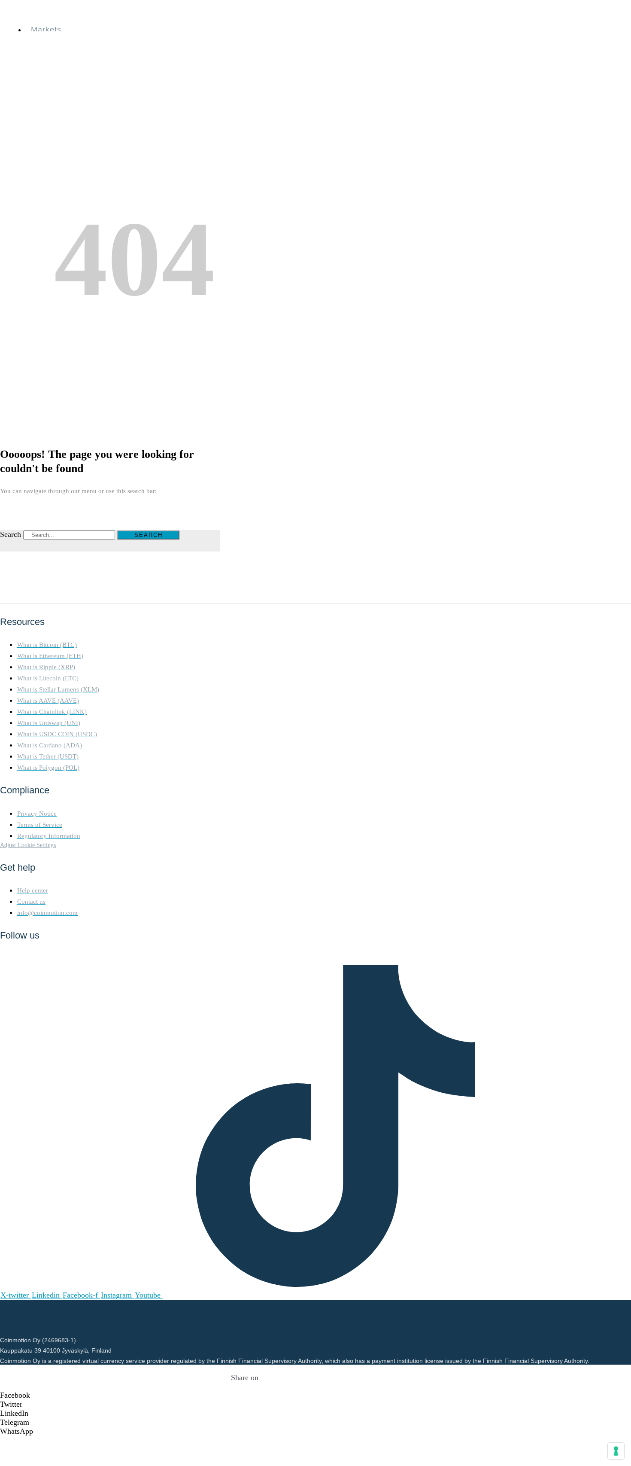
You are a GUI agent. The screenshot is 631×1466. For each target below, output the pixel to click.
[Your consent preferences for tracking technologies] (616, 1451)
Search (10, 534)
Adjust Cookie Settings (28, 844)
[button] (244, 1395)
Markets (46, 29)
